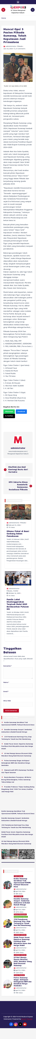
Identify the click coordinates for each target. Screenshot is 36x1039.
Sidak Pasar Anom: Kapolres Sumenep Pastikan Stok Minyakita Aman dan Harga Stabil (17, 746)
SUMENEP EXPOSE (20, 935)
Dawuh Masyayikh (20, 914)
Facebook (21, 411)
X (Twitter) (9, 416)
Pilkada (20, 46)
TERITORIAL (18, 876)
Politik (15, 591)
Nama (6, 682)
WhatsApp (9, 411)
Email (6, 691)
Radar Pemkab (19, 975)
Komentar (7, 666)
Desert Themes (26, 1019)
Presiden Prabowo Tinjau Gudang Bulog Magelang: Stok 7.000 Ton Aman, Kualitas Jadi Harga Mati (17, 789)
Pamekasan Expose (20, 916)
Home (3, 18)
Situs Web (7, 701)
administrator (11, 46)
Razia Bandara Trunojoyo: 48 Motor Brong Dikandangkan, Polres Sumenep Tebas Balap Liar (16, 779)
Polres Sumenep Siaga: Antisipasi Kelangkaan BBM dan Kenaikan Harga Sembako (15, 763)
